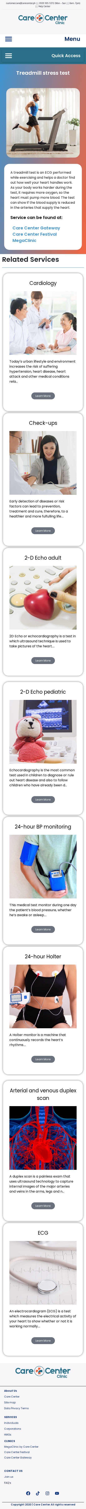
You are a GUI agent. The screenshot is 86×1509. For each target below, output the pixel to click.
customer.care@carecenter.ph (20, 3)
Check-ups (43, 423)
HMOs (7, 1434)
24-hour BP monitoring (43, 826)
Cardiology (43, 283)
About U (9, 1391)
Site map (10, 1402)
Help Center (44, 6)
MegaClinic (24, 240)
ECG (43, 1232)
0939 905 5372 (46, 3)
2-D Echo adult (43, 557)
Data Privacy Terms (16, 1408)
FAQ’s (7, 1483)
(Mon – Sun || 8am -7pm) (67, 3)
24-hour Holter (43, 956)
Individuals (11, 1423)
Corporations (12, 1429)
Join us (8, 1477)
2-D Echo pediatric (43, 691)
